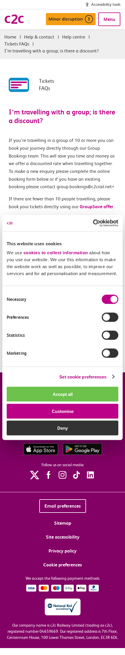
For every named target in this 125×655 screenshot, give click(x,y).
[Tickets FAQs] (24, 85)
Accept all (63, 394)
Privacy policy (62, 551)
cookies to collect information (56, 252)
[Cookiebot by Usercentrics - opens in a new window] (92, 223)
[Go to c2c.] (10, 37)
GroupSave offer (96, 206)
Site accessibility (62, 537)
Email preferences (62, 506)
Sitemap (62, 523)
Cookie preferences (62, 565)
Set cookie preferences (82, 376)
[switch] (110, 317)
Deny (62, 428)
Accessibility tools (105, 4)
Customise (63, 411)
